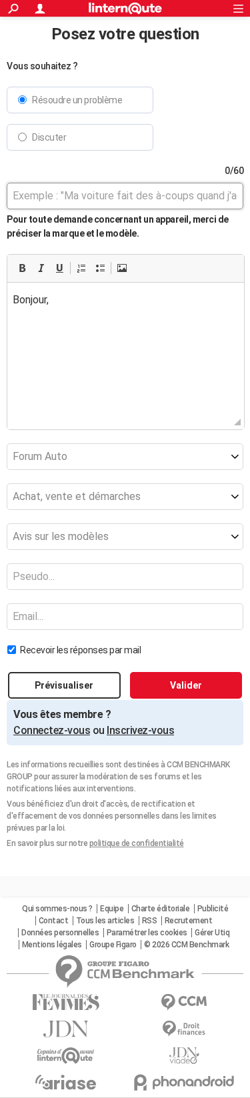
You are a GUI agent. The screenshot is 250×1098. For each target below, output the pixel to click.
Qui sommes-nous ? (57, 908)
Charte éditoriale (160, 908)
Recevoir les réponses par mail (80, 650)
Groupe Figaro (113, 944)
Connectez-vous (51, 730)
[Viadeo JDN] (184, 1055)
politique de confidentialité (136, 843)
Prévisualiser (64, 685)
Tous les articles (105, 920)
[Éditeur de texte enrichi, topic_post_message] (125, 349)
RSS (149, 920)
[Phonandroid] (184, 1082)
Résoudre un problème (77, 100)
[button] (22, 268)
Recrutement (189, 920)
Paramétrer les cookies (147, 932)
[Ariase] (66, 1082)
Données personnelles (60, 932)
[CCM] (184, 1002)
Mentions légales (52, 944)
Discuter (49, 137)
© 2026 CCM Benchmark (186, 944)
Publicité (213, 908)
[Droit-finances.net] (184, 1029)
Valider (186, 685)
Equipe (111, 908)
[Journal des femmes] (66, 1002)
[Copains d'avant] (66, 1055)
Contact (54, 920)
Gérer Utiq (212, 932)
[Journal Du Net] (66, 1029)
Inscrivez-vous (140, 730)
